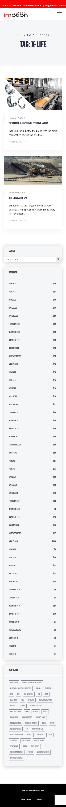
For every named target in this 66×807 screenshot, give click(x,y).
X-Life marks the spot (18, 198)
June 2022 (12, 380)
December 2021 (14, 420)
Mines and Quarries (31, 723)
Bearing (38, 688)
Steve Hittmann (39, 740)
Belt (11, 694)
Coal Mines (13, 700)
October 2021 (14, 436)
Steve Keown (14, 746)
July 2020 (12, 549)
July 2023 (12, 283)
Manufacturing (27, 717)
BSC (18, 694)
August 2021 (13, 452)
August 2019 (13, 638)
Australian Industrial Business (32, 682)
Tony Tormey (35, 746)
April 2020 (13, 573)
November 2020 (15, 517)
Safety (50, 735)
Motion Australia (15, 729)
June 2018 (12, 654)
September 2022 (15, 356)
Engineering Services (45, 700)
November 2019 (15, 613)
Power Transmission (16, 735)
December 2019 (14, 605)
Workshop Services (16, 758)
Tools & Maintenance (16, 752)
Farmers (13, 706)
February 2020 (14, 589)
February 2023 (14, 324)
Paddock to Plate (37, 729)
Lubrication (14, 717)
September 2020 (15, 533)
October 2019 (14, 622)
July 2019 (12, 646)
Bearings (48, 688)
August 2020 (13, 541)
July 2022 (12, 372)
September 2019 (15, 630)
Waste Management (43, 752)
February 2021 (14, 501)
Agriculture (14, 682)
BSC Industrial (28, 694)
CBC (39, 694)
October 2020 (14, 525)
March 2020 (13, 581)
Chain (46, 694)
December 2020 (14, 509)
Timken (25, 746)
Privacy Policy (26, 800)
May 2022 (12, 388)
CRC (22, 700)
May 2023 (12, 299)
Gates (27, 711)
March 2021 (13, 493)
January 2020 (14, 597)
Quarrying (40, 735)
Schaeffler (13, 740)
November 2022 (15, 340)
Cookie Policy (40, 800)
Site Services (26, 740)
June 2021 (12, 469)
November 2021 (15, 428)
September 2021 (15, 444)
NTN (27, 729)
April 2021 (13, 485)
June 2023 (12, 291)
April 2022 (13, 396)
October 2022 (14, 348)
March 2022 (13, 404)
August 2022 (13, 364)
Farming (22, 706)
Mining (44, 723)
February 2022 (14, 412)
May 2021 (12, 477)
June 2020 (12, 557)
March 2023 (13, 316)
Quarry (29, 735)
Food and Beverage (36, 706)
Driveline (31, 700)
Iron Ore (35, 711)
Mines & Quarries (15, 723)
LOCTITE (45, 711)
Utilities (30, 752)
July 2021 (12, 460)
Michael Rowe (40, 717)
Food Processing (15, 711)
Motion (52, 723)
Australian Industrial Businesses (20, 688)
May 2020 (12, 565)
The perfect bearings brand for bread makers (28, 123)
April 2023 (13, 307)
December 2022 (14, 332)
